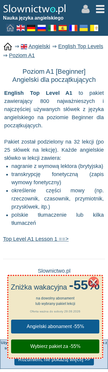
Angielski (39, 46)
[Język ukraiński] (84, 28)
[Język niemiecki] (31, 28)
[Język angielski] (21, 28)
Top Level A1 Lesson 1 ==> (36, 239)
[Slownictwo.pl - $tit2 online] (34, 9)
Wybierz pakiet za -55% (55, 346)
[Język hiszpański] (63, 28)
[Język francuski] (73, 28)
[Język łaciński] (94, 28)
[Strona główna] (10, 28)
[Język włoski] (52, 28)
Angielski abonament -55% (55, 326)
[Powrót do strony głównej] (8, 46)
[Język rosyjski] (42, 28)
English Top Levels (80, 46)
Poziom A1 (22, 55)
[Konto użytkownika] (85, 8)
